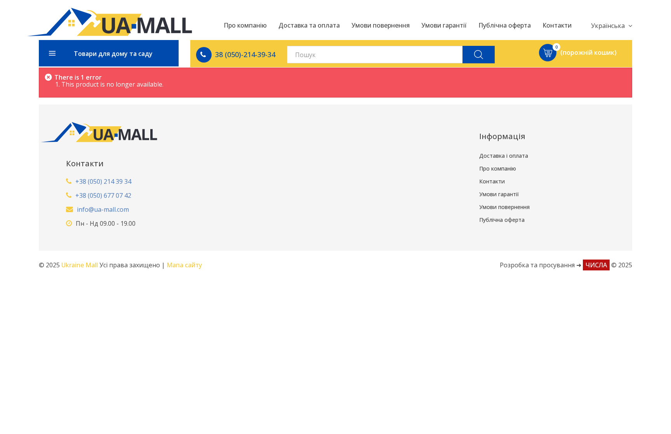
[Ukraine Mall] (109, 22)
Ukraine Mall (80, 265)
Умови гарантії (499, 194)
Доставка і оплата (503, 155)
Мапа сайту (184, 265)
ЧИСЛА (596, 265)
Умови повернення (504, 207)
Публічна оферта (502, 219)
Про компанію (497, 168)
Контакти (492, 181)
